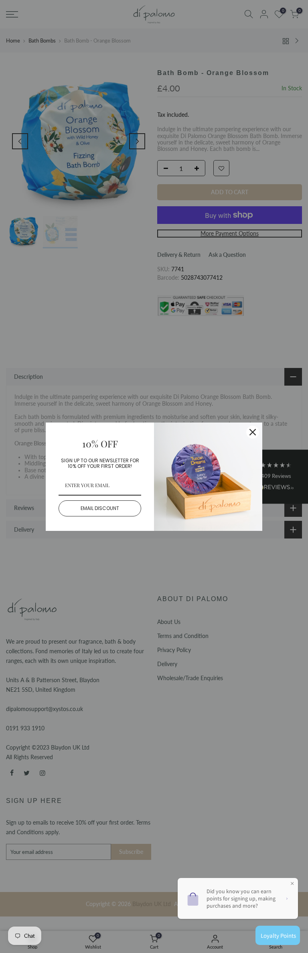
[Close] (252, 432)
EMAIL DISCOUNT (100, 508)
